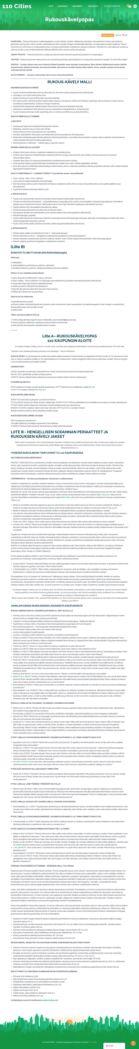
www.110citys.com (50, 1000)
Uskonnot (77, 6)
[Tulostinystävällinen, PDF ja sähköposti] (121, 36)
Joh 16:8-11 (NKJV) (20, 762)
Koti (51, 6)
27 (44, 390)
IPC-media (93, 1042)
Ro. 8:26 (39, 390)
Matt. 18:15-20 (103, 495)
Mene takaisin (107, 35)
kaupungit (62, 6)
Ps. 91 (91, 387)
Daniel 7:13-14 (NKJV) (21, 676)
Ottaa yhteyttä (112, 6)
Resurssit (93, 6)
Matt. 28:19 (65, 497)
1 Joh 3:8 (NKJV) (19, 847)
